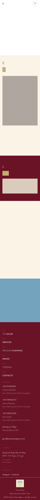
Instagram (6, 474)
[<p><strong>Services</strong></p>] (20, 340)
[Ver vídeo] (20, 100)
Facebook (15, 474)
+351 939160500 (9, 399)
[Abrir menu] (35, 3)
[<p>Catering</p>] (20, 365)
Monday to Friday (9, 426)
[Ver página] (20, 186)
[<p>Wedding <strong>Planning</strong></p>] (20, 349)
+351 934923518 (9, 386)
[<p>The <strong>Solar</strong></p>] (20, 332)
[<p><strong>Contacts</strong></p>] (20, 374)
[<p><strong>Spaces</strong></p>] (20, 357)
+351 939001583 (9, 413)
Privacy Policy (20, 490)
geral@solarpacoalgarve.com (13, 438)
